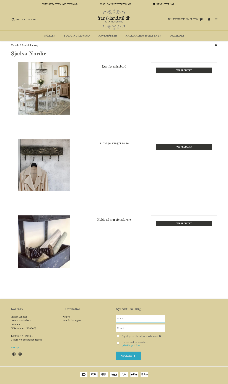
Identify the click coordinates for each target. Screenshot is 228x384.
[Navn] (140, 318)
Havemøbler (107, 35)
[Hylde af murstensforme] (44, 248)
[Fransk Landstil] (114, 19)
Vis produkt (184, 70)
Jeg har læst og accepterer (135, 344)
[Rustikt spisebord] (44, 95)
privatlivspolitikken (131, 345)
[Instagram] (21, 354)
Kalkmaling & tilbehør (143, 35)
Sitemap (15, 347)
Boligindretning (77, 35)
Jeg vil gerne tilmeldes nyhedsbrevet (143, 336)
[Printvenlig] (216, 45)
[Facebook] (15, 354)
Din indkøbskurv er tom (183, 19)
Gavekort (177, 35)
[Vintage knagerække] (44, 172)
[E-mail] (140, 328)
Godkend (127, 355)
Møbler (49, 35)
